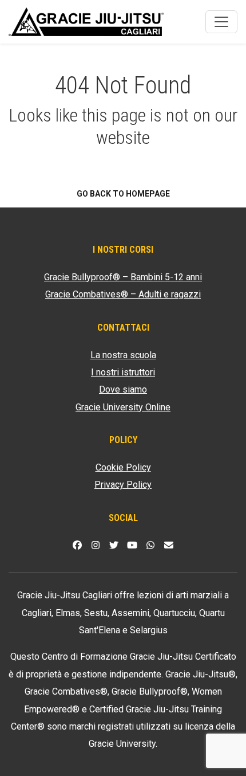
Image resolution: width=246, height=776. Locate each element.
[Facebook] (77, 545)
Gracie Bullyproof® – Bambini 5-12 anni (123, 277)
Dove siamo (123, 389)
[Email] (168, 545)
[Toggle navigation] (221, 21)
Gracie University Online (123, 407)
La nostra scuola (123, 355)
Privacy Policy (123, 484)
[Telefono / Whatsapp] (150, 545)
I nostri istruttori (123, 372)
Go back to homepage (123, 193)
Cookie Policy (123, 467)
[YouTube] (132, 545)
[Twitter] (114, 545)
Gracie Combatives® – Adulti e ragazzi (123, 294)
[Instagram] (95, 545)
